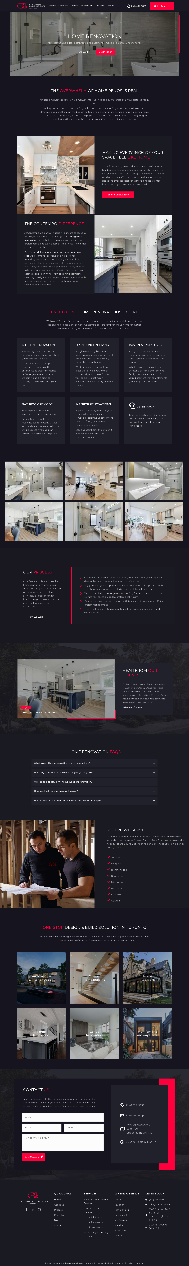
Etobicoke (116, 894)
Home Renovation (94, 1222)
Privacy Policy (101, 1263)
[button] (90, 5)
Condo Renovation (94, 1227)
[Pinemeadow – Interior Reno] (66, 688)
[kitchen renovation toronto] (94, 481)
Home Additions (92, 1217)
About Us (59, 1205)
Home (57, 1199)
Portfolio (59, 1215)
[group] (66, 688)
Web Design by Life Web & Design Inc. (126, 1263)
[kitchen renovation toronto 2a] (154, 521)
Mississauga (117, 882)
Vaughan (116, 863)
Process (58, 1210)
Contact (58, 1225)
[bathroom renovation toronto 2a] (154, 481)
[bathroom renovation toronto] (34, 481)
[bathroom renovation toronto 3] (94, 521)
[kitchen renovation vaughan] (34, 521)
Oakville (115, 901)
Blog (56, 1220)
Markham (120, 1225)
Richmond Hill (119, 870)
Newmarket (121, 1215)
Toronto (115, 857)
